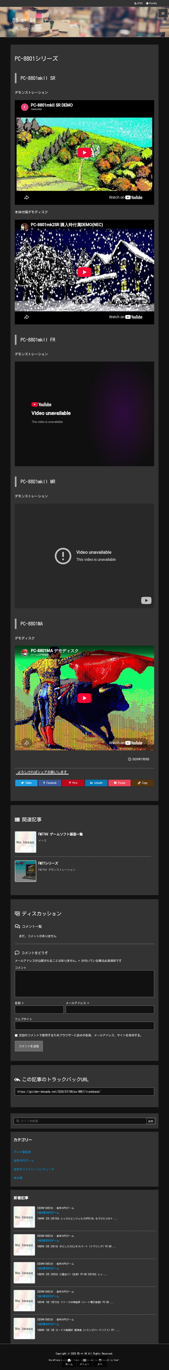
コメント (20, 967)
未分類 (18, 1178)
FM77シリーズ (48, 863)
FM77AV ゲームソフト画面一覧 (60, 834)
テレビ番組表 (22, 1152)
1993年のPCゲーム (48, 1240)
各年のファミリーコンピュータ (34, 1169)
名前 (19, 1003)
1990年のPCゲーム (48, 1324)
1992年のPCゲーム (48, 1268)
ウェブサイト (23, 1019)
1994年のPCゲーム (48, 1212)
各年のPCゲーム (24, 1160)
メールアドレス (77, 1003)
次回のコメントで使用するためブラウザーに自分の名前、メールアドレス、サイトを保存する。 (81, 1035)
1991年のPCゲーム (48, 1296)
